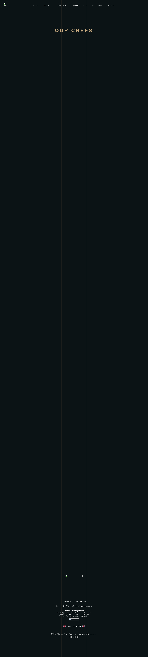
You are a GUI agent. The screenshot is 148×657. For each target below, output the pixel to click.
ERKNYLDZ (74, 637)
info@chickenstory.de (83, 606)
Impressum (81, 634)
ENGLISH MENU (74, 626)
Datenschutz (92, 634)
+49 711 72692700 (66, 606)
